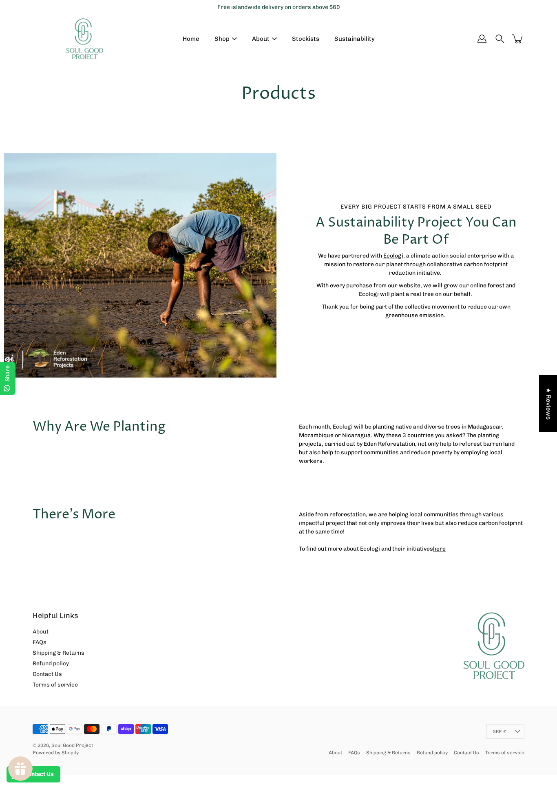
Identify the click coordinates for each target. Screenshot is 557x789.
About (261, 38)
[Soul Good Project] (85, 38)
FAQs (39, 642)
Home (191, 38)
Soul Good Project (72, 745)
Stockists (305, 38)
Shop (222, 38)
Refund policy (51, 663)
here (439, 548)
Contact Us (47, 674)
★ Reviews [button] (548, 403)
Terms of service (55, 684)
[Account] (481, 38)
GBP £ (499, 731)
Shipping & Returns (58, 652)
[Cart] (517, 38)
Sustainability (354, 38)
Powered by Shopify (56, 753)
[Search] (499, 38)
